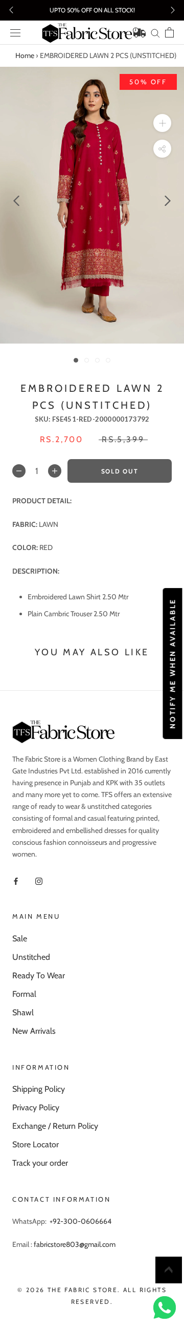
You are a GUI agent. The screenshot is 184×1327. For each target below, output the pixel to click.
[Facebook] (15, 880)
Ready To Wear (38, 975)
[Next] (168, 201)
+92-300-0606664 (80, 1221)
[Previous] (16, 201)
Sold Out (119, 471)
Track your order (40, 1163)
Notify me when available (172, 663)
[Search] (155, 32)
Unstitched (31, 957)
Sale (19, 938)
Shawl (23, 1012)
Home (24, 55)
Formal (24, 994)
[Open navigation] (15, 33)
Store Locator (35, 1144)
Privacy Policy (35, 1107)
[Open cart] (169, 32)
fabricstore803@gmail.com (75, 1244)
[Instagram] (38, 880)
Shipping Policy (38, 1089)
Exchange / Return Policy (55, 1126)
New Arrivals (34, 1031)
